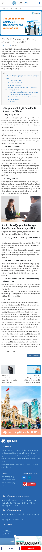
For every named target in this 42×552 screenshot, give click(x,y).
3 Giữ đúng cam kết (14, 85)
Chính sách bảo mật (8, 480)
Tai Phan (5, 45)
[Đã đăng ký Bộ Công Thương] (29, 484)
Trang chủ (4, 8)
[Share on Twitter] (10, 351)
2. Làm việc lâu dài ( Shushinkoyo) (19, 94)
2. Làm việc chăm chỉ (15, 83)
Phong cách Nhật (33, 355)
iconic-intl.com (6, 528)
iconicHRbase (6, 531)
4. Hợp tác (11, 101)
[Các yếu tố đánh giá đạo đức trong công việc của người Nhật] (21, 23)
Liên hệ (10, 548)
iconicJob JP (5, 534)
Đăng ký (31, 548)
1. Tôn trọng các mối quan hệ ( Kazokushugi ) (23, 92)
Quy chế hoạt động (7, 477)
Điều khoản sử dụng (8, 483)
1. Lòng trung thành (14, 80)
